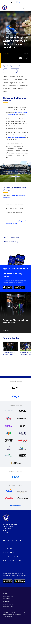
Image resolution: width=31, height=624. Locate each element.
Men (5, 66)
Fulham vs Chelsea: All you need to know (9, 353)
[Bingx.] (19, 2)
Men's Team (6, 53)
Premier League (15, 66)
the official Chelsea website (16, 137)
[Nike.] (12, 2)
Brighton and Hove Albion (10, 71)
